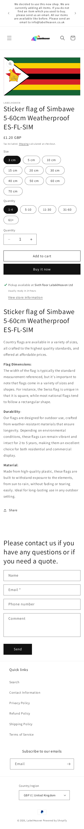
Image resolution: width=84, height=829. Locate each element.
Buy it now (42, 269)
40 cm (13, 181)
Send (18, 649)
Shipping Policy (20, 724)
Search (14, 682)
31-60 (67, 209)
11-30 (47, 209)
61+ (11, 220)
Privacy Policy (19, 703)
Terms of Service (21, 734)
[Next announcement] (75, 13)
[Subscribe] (68, 764)
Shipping (24, 143)
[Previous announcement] (9, 13)
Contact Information (24, 692)
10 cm (51, 160)
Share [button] (13, 510)
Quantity (9, 230)
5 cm (31, 160)
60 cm (55, 181)
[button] (9, 38)
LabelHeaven (34, 820)
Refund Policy (19, 713)
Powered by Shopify (55, 820)
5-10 (28, 209)
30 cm (55, 170)
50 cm (34, 181)
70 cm (13, 191)
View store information (25, 297)
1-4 (10, 209)
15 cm (13, 170)
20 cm (34, 170)
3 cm (12, 160)
